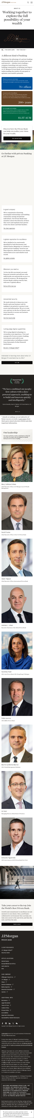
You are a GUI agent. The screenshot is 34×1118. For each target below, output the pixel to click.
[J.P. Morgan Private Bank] (9, 2)
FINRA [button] (4, 1062)
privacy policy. (18, 1116)
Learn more (22, 419)
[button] (19, 381)
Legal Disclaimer (13, 1076)
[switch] (3, 50)
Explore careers (17, 924)
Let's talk (17, 362)
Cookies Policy (5, 1008)
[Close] (31, 1112)
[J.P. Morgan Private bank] (10, 939)
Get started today (17, 138)
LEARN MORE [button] (5, 1033)
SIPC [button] (9, 1062)
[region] (17, 1114)
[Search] (28, 2)
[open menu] (31, 2)
